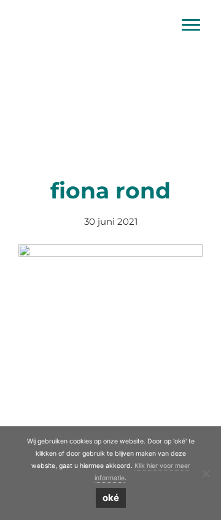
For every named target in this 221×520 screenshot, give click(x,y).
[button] (16, 78)
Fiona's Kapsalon (111, 11)
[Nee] (206, 473)
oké (111, 497)
